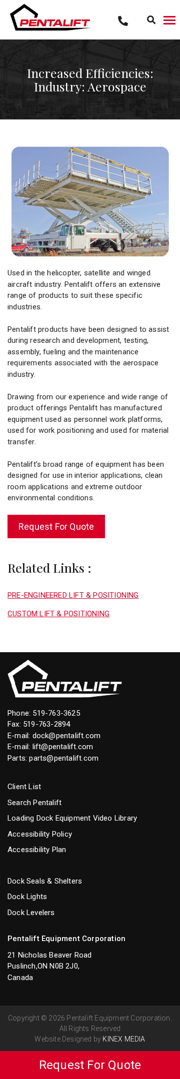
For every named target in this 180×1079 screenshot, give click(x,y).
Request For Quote (56, 526)
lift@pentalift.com (63, 746)
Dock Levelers (31, 912)
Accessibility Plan (37, 849)
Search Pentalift (35, 802)
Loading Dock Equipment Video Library (72, 818)
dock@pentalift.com (66, 735)
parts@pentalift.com (63, 758)
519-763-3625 (56, 713)
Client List (24, 786)
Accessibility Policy (40, 834)
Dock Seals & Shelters (45, 881)
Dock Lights (27, 896)
